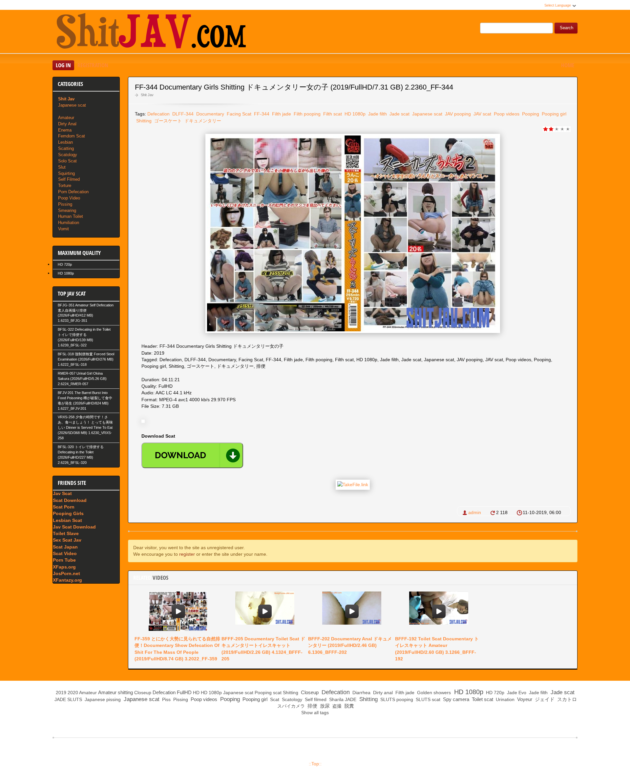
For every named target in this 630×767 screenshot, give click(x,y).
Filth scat (332, 113)
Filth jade (281, 113)
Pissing (65, 204)
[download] (192, 455)
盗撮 (336, 706)
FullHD (184, 692)
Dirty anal (382, 692)
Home (567, 65)
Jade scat (399, 113)
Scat (274, 699)
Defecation (158, 113)
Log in (63, 65)
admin (474, 512)
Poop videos (506, 113)
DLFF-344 (182, 113)
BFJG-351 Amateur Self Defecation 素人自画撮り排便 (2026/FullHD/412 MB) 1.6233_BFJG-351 (86, 313)
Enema (65, 130)
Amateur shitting (115, 692)
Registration (92, 65)
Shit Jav (147, 95)
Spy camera (455, 699)
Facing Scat (238, 113)
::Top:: (315, 763)
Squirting (66, 173)
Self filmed (315, 699)
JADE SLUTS (67, 699)
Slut (62, 167)
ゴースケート (167, 120)
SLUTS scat (427, 699)
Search (566, 28)
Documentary (209, 113)
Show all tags (315, 712)
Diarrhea (360, 692)
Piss (166, 699)
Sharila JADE (342, 699)
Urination (504, 699)
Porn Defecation (73, 191)
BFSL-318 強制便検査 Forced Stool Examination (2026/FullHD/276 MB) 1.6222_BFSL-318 (86, 359)
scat (277, 692)
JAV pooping (457, 113)
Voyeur (524, 699)
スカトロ (566, 699)
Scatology (67, 154)
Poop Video (69, 198)
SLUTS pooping (396, 699)
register (187, 554)
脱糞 (348, 706)
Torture (64, 185)
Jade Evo (516, 692)
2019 (61, 692)
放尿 (324, 706)
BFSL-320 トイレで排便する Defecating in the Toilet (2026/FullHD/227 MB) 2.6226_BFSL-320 (81, 455)
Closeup (142, 692)
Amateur (66, 117)
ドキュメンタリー (202, 120)
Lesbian (65, 142)
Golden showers (433, 692)
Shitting (143, 120)
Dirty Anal (67, 123)
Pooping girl (553, 113)
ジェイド (544, 699)
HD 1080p (354, 113)
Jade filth (377, 113)
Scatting (66, 148)
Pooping (530, 113)
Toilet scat (482, 699)
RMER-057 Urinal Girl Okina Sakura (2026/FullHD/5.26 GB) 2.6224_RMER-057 (82, 378)
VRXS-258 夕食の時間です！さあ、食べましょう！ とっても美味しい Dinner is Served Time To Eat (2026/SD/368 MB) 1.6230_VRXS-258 (85, 427)
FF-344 (261, 113)
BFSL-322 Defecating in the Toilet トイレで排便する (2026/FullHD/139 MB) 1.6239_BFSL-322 (84, 337)
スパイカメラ (290, 706)
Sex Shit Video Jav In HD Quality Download (150, 32)
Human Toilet (70, 216)
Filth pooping (306, 113)
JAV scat (481, 113)
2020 (73, 692)
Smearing (67, 210)
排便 (311, 706)
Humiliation (68, 222)
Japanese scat (426, 113)
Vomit (63, 228)
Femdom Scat (71, 136)
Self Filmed (69, 179)
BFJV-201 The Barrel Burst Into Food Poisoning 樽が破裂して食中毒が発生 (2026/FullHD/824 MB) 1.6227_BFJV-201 (85, 400)
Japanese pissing (102, 699)
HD (196, 692)
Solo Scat (67, 160)
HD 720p (65, 264)
